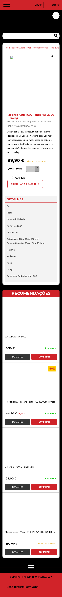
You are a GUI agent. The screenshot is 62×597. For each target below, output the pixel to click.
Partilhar (19, 178)
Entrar (38, 4)
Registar (55, 4)
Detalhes (17, 357)
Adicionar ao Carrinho (25, 184)
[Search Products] (56, 36)
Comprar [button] (44, 357)
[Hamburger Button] (6, 5)
